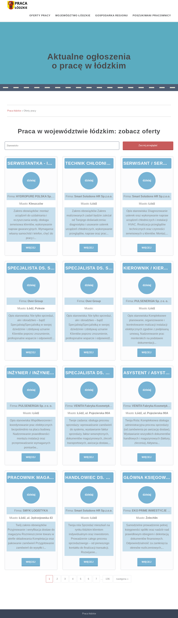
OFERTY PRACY (39, 15)
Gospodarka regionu (111, 15)
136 (108, 578)
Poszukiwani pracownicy (152, 15)
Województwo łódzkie (72, 15)
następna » (122, 578)
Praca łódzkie (14, 110)
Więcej (31, 247)
